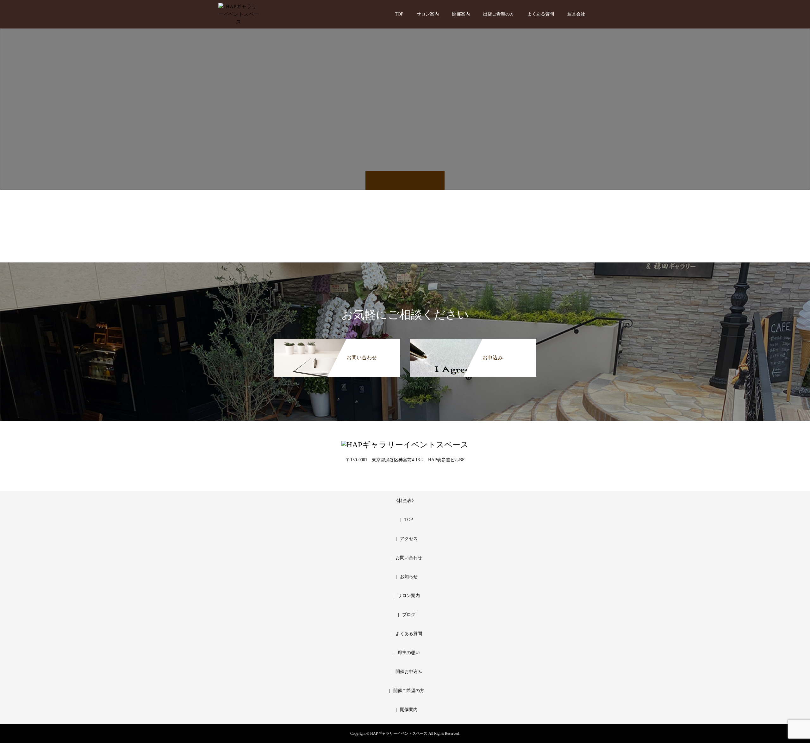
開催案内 (461, 14)
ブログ (408, 614)
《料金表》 (405, 500)
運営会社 (576, 14)
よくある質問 (540, 14)
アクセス (409, 538)
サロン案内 (428, 14)
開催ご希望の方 (408, 690)
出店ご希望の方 (498, 14)
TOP (399, 14)
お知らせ (409, 576)
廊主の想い (409, 652)
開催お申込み (409, 671)
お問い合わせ (409, 557)
